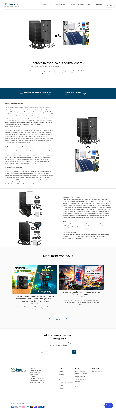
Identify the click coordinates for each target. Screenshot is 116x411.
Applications (60, 4)
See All (58, 319)
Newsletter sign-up (97, 371)
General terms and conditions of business (81, 372)
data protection (79, 384)
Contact (61, 371)
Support (61, 374)
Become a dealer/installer (66, 383)
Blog (60, 391)
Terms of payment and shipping (81, 380)
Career (61, 385)
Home (45, 4)
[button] (110, 5)
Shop (51, 4)
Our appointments (64, 377)
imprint (77, 387)
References (81, 4)
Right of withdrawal (80, 376)
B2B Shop (98, 4)
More (89, 4)
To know (72, 4)
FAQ (60, 380)
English (100, 404)
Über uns (61, 388)
